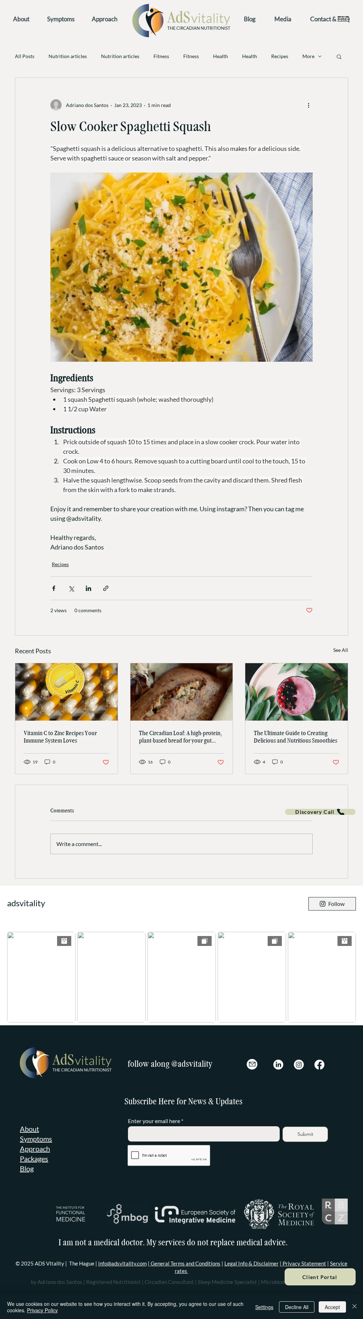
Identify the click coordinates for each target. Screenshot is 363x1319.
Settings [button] (264, 1306)
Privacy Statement (303, 1263)
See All (340, 650)
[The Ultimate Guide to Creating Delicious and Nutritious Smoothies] (296, 692)
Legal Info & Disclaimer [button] (251, 1263)
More (308, 56)
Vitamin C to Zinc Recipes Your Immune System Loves (60, 736)
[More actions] (308, 105)
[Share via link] (105, 588)
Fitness (161, 56)
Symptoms (36, 1138)
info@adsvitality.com (122, 1263)
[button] (343, 18)
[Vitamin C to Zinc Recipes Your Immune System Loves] (66, 692)
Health (220, 56)
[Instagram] (299, 1065)
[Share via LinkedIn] (88, 588)
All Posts (24, 56)
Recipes (279, 56)
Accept (332, 1306)
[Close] (354, 1307)
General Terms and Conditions (185, 1263)
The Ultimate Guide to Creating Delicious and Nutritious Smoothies (295, 736)
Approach (35, 1148)
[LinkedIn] (278, 1065)
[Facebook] (319, 1065)
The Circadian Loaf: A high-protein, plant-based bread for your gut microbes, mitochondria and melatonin (180, 736)
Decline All (296, 1306)
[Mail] (252, 1064)
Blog (27, 1168)
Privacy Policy (42, 1310)
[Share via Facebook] (53, 588)
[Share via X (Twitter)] (71, 588)
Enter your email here (154, 1121)
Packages (34, 1158)
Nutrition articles (68, 56)
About (29, 1128)
